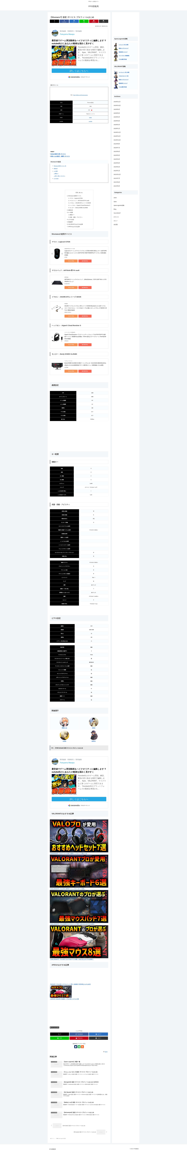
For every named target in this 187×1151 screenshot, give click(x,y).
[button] (103, 21)
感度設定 (70, 210)
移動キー (72, 214)
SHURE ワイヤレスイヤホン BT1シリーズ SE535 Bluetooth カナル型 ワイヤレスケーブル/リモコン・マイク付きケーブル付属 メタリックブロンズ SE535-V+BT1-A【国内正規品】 (86, 308)
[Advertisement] (79, 138)
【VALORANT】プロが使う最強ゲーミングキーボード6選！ (67, 889)
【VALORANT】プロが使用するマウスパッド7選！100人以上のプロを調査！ (72, 924)
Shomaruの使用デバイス (74, 195)
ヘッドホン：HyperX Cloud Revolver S (80, 205)
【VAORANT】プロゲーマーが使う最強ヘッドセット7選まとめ (68, 853)
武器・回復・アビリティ (76, 217)
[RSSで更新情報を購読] (82, 1046)
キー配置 (70, 212)
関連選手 (70, 222)
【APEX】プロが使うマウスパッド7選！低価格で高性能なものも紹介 (70, 984)
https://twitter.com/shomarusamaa (80, 95)
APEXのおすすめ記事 (74, 226)
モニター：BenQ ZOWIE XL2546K (79, 207)
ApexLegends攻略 (55, 1027)
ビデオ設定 (71, 219)
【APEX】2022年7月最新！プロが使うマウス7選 (64, 999)
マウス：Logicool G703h (76, 198)
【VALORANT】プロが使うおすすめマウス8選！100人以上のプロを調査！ (72, 959)
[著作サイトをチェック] (75, 1046)
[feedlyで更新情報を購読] (79, 1046)
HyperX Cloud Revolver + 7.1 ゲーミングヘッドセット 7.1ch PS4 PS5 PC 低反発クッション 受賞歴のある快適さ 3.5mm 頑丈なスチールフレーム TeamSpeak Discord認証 (85, 336)
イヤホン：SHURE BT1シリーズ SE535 (80, 203)
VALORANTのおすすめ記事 (75, 224)
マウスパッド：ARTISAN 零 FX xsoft (79, 200)
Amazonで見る (71, 260)
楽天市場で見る (85, 260)
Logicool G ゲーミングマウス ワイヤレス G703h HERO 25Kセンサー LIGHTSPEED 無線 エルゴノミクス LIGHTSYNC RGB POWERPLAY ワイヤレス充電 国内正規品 (86, 253)
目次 (77, 192)
